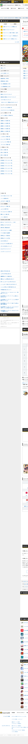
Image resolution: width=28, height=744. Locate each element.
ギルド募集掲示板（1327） (6, 83)
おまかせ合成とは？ (4, 240)
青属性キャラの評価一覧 (5, 123)
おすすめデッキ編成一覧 (5, 201)
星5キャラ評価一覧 (4, 155)
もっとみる (17, 41)
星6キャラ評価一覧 (4, 152)
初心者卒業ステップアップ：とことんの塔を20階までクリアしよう (9, 300)
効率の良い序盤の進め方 (5, 227)
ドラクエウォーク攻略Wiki (16, 723)
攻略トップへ (3, 68)
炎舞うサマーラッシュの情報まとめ (10, 26)
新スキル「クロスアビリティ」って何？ (8, 222)
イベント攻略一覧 (4, 217)
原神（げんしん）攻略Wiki (16, 725)
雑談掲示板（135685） (5, 78)
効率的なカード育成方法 (5, 235)
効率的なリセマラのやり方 (6, 224)
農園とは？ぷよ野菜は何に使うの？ (7, 279)
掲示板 (15, 24)
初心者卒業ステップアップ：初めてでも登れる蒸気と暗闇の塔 (9, 304)
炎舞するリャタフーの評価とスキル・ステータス (11, 38)
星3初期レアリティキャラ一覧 (6, 165)
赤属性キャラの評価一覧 (5, 120)
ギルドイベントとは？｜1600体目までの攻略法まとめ (11, 35)
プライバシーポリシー (21, 712)
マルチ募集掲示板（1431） (6, 86)
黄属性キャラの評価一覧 (5, 128)
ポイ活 (9, 1)
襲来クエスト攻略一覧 (5, 214)
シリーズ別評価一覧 (4, 198)
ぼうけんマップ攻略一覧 (5, 206)
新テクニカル (13, 8)
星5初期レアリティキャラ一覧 (6, 171)
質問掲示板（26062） (5, 81)
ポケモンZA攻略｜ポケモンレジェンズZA (19, 716)
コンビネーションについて (6, 251)
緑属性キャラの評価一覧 (5, 126)
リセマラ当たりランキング (6, 99)
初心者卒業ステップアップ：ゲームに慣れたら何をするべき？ (9, 296)
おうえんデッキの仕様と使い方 (7, 243)
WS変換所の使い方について (6, 289)
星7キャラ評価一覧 (4, 149)
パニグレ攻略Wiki (15, 731)
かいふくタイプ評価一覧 (5, 139)
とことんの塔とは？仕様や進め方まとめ (8, 287)
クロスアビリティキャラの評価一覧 (7, 110)
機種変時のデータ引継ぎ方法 (6, 276)
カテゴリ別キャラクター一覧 (6, 195)
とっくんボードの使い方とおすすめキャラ (9, 284)
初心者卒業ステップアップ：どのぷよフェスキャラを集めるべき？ (9, 311)
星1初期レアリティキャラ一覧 (6, 160)
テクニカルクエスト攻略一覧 (6, 211)
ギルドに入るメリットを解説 (6, 230)
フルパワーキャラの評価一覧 (6, 107)
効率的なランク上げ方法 (5, 238)
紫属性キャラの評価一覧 (5, 131)
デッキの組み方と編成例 (5, 232)
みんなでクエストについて (6, 248)
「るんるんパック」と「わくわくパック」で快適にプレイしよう (9, 293)
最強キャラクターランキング (8, 29)
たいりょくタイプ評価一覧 (6, 141)
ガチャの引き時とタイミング (6, 246)
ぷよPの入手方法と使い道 (6, 273)
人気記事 (5, 24)
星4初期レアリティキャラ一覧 (6, 168)
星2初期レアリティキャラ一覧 (6, 163)
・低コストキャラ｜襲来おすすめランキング (9, 102)
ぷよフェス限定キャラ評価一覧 (7, 115)
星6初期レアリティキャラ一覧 (6, 173)
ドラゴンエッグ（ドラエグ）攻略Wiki (18, 730)
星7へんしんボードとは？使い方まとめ (8, 281)
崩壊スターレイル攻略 (16, 722)
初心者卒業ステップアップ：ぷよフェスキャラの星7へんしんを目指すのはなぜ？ (9, 307)
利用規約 (13, 712)
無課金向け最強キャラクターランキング (8, 97)
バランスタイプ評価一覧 (5, 144)
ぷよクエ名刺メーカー (5, 73)
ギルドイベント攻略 (5, 8)
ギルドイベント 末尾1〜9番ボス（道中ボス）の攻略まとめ (11, 32)
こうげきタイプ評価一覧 (5, 136)
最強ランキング (21, 8)
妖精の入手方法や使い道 (5, 271)
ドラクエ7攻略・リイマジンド (17, 719)
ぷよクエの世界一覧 (4, 209)
